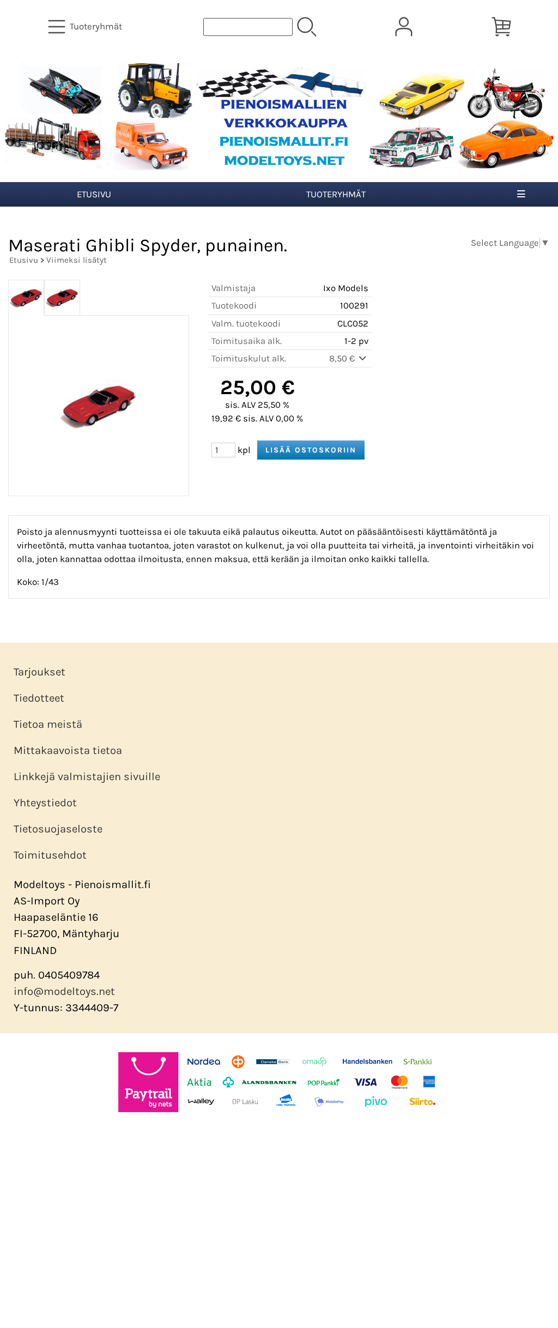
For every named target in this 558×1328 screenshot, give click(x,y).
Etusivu (94, 194)
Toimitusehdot (50, 855)
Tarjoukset (39, 672)
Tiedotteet (39, 698)
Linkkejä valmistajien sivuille (87, 776)
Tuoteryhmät (336, 194)
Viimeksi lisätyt (76, 260)
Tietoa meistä (48, 724)
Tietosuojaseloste (58, 829)
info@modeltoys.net (64, 991)
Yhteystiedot (45, 802)
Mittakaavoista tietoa (68, 750)
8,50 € (343, 358)
